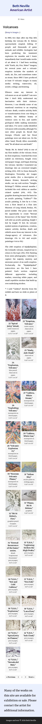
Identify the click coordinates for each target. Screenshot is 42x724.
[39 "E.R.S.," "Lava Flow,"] (29, 600)
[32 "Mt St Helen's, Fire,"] (13, 500)
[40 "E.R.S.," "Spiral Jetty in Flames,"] (13, 625)
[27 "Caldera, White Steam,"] (29, 386)
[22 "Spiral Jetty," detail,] (13, 310)
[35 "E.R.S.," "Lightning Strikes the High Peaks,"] (29, 534)
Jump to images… (12, 32)
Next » (31, 677)
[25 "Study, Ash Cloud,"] (29, 342)
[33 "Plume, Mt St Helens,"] (29, 495)
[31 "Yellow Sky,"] (29, 467)
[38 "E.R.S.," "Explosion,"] (13, 600)
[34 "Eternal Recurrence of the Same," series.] (13, 534)
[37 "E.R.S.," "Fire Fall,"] (29, 571)
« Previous (10, 677)
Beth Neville (21, 6)
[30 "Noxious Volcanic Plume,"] (13, 467)
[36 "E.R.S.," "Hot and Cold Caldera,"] (13, 571)
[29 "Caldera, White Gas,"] (29, 426)
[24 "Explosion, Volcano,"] (13, 348)
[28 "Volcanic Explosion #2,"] (13, 432)
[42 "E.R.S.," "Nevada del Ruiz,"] (13, 651)
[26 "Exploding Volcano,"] (13, 392)
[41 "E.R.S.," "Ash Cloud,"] (29, 625)
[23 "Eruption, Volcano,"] (29, 309)
